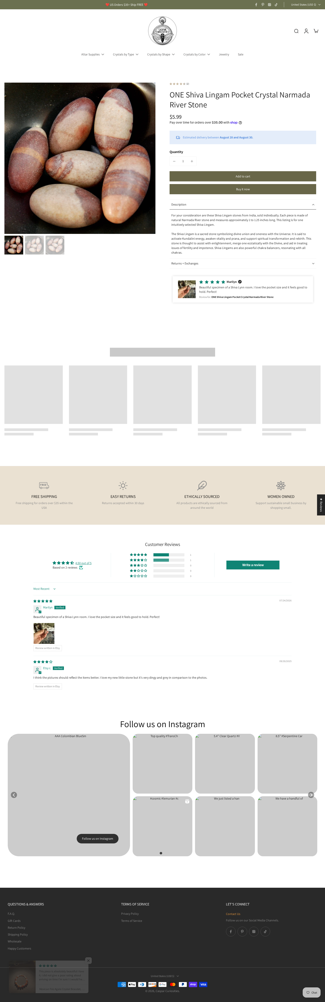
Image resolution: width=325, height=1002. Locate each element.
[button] (243, 176)
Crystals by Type (123, 54)
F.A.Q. (11, 914)
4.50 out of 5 (83, 563)
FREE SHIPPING (44, 496)
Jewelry (224, 54)
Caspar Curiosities (167, 991)
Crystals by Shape (158, 54)
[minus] (174, 161)
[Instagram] (269, 4)
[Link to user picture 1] (44, 633)
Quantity (176, 152)
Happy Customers (19, 948)
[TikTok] (276, 4)
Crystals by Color (195, 54)
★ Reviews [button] (321, 505)
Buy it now (243, 189)
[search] (296, 30)
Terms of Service (131, 920)
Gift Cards (14, 920)
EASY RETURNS (123, 496)
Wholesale (14, 941)
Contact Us (233, 914)
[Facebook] (256, 4)
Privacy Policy (130, 914)
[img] (42, 601)
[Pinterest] (263, 4)
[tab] (161, 853)
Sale (240, 54)
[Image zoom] (79, 158)
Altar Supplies (90, 54)
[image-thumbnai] (13, 245)
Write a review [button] (253, 565)
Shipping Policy (18, 934)
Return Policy (16, 927)
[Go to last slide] (14, 795)
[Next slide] (311, 795)
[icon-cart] (316, 31)
